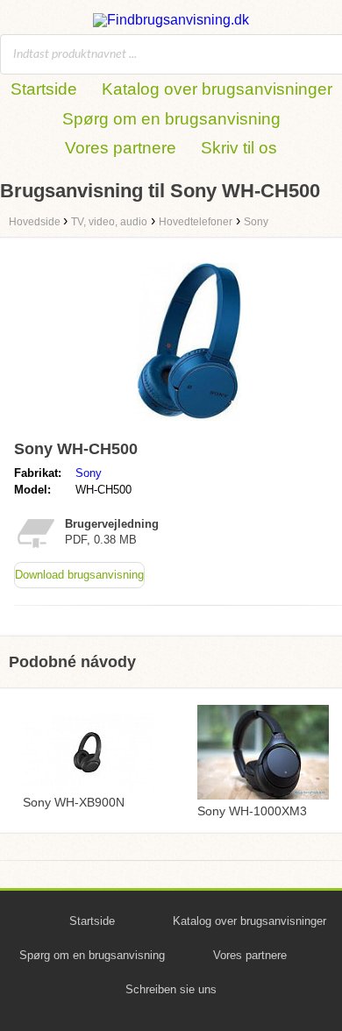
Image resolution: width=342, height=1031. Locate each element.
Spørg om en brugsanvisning (171, 119)
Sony (88, 473)
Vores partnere (120, 148)
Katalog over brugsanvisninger (217, 89)
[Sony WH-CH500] (189, 424)
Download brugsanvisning (79, 574)
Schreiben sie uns (171, 989)
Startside (44, 89)
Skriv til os (239, 148)
